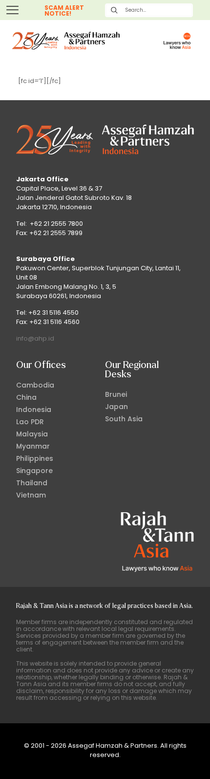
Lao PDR (30, 422)
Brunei (116, 394)
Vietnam (31, 495)
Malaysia (32, 434)
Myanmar (33, 446)
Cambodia (35, 385)
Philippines (34, 458)
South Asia (124, 419)
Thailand (31, 483)
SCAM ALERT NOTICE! (64, 10)
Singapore (34, 471)
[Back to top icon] (190, 759)
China (26, 397)
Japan (116, 406)
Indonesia (33, 409)
